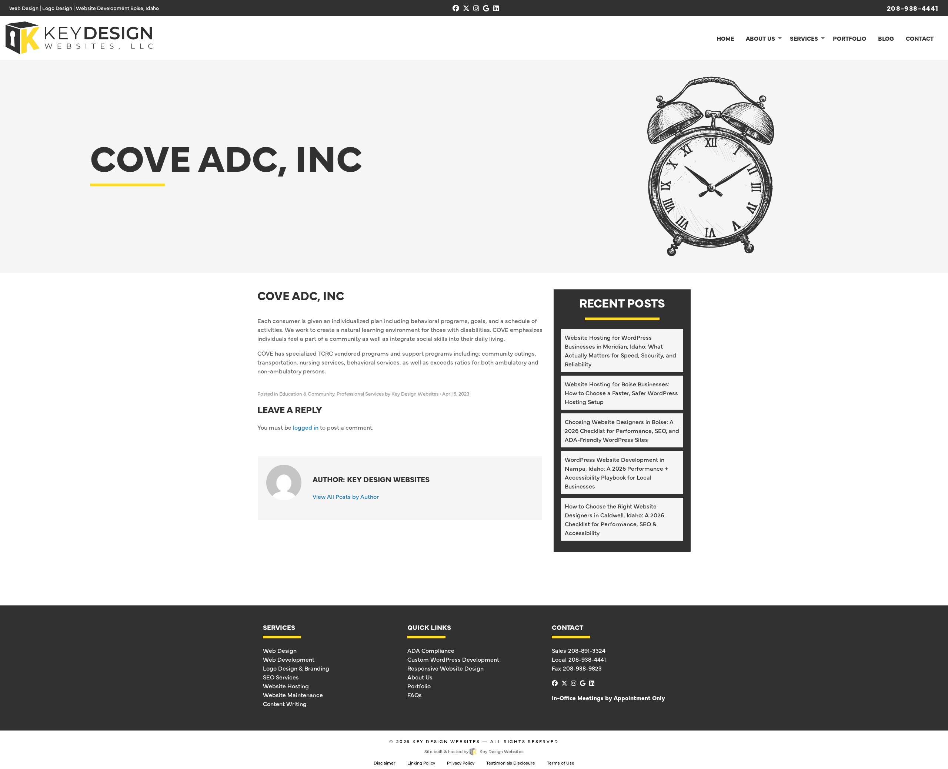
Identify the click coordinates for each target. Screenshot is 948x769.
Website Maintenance (293, 695)
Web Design (280, 650)
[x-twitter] (466, 8)
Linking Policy (421, 763)
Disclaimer (384, 763)
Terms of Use (560, 763)
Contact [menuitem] (920, 38)
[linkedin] (496, 8)
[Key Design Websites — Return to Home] (79, 37)
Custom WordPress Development (453, 659)
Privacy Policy (460, 763)
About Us (420, 677)
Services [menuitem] (804, 38)
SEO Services (281, 677)
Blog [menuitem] (886, 38)
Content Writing (285, 703)
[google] (486, 8)
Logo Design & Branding (296, 668)
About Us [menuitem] (760, 38)
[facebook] (456, 8)
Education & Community (306, 393)
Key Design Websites (446, 741)
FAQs (414, 695)
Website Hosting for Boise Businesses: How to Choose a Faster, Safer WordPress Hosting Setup (621, 393)
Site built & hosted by (473, 751)
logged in (305, 427)
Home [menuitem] (725, 38)
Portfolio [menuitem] (849, 38)
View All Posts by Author (346, 496)
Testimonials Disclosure (510, 763)
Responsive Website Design (445, 668)
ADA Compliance (430, 650)
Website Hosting (286, 686)
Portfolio (419, 686)
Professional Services (360, 393)
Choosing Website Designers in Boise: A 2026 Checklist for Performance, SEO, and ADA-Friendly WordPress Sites (622, 430)
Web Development (288, 659)
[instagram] (476, 8)
